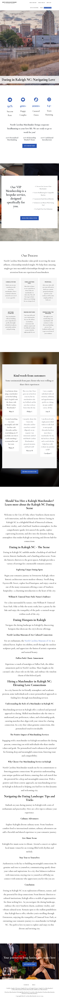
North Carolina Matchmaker (9, 2)
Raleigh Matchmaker (22, 992)
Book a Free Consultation (29, 218)
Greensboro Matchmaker (35, 992)
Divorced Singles (29, 988)
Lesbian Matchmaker (17, 989)
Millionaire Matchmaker (41, 989)
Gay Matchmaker (47, 988)
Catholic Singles (10, 988)
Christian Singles (20, 988)
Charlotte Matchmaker (10, 992)
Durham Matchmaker (49, 992)
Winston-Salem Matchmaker (29, 993)
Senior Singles (38, 988)
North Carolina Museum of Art (38, 640)
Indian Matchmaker (28, 989)
